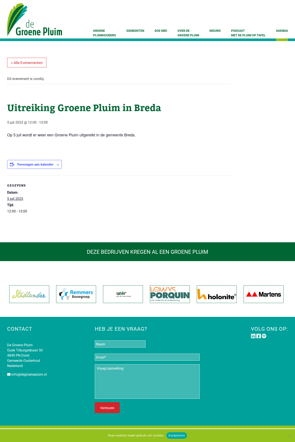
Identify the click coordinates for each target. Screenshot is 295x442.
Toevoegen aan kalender (35, 164)
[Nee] (289, 435)
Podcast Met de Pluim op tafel (248, 33)
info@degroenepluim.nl (29, 374)
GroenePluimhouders (104, 33)
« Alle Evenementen (27, 62)
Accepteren (176, 435)
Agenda (282, 31)
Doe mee (161, 31)
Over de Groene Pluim (188, 33)
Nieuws (215, 31)
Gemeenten (135, 31)
